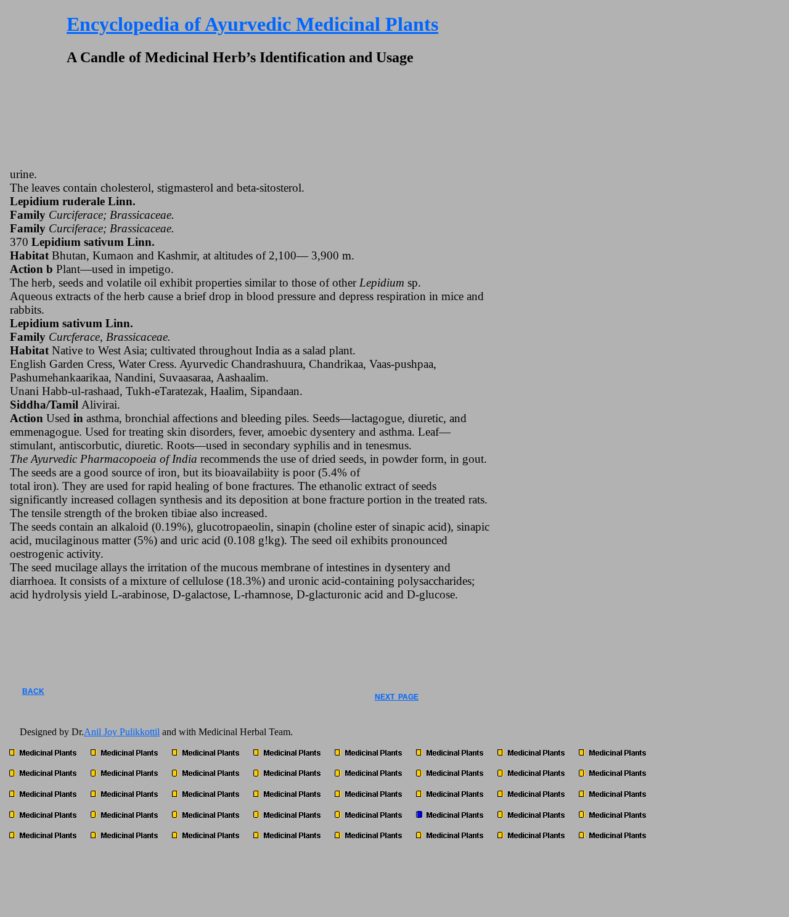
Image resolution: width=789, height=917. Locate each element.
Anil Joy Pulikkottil (122, 732)
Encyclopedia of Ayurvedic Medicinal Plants (252, 24)
